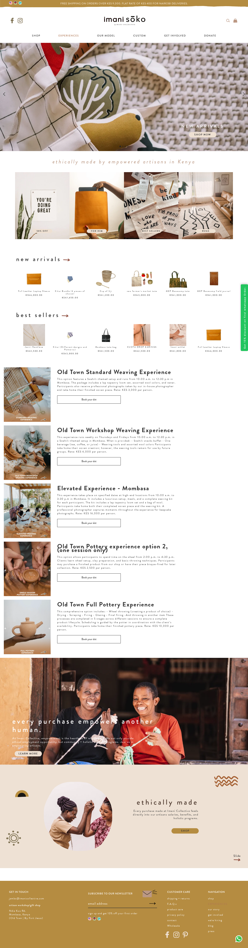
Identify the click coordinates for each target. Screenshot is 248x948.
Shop (36, 35)
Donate (210, 35)
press (211, 931)
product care (175, 909)
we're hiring (215, 920)
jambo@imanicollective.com (26, 898)
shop (211, 898)
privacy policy (176, 915)
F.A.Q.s (172, 904)
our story (214, 909)
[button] (7, 94)
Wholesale (173, 926)
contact (172, 920)
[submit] (152, 903)
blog (210, 926)
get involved (215, 915)
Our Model (106, 35)
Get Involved (175, 35)
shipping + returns (178, 898)
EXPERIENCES (68, 35)
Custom (139, 35)
